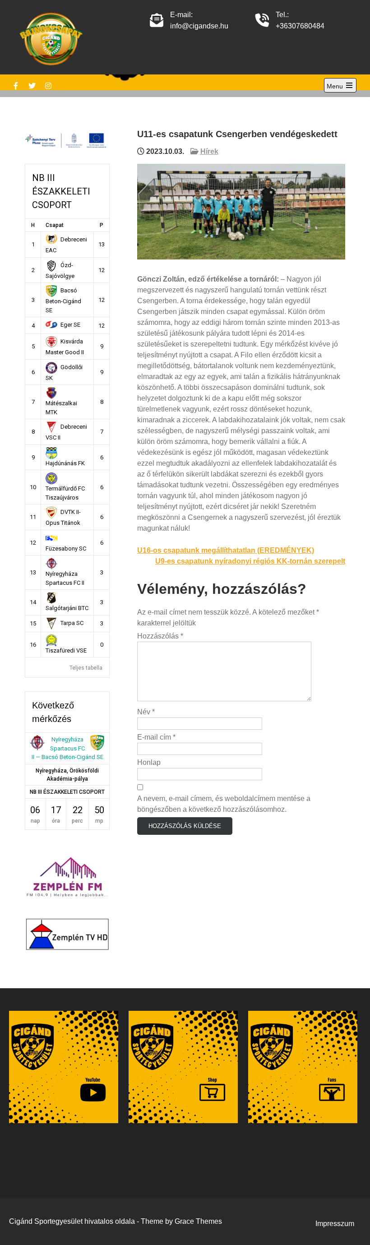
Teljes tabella (85, 668)
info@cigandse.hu (199, 26)
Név (146, 712)
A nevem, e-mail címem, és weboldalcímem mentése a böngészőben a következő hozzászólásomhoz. (223, 804)
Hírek (209, 151)
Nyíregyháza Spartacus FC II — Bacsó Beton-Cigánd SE (67, 748)
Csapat (55, 225)
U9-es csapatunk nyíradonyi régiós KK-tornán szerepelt (250, 561)
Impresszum (334, 1223)
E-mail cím (156, 737)
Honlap (149, 762)
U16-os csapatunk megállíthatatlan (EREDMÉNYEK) (225, 550)
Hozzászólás (160, 636)
